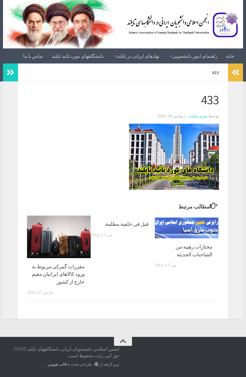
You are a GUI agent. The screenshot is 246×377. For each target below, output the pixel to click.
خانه (230, 56)
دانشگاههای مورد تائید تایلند (78, 56)
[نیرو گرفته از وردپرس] (96, 364)
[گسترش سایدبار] (10, 72)
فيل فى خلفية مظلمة (126, 224)
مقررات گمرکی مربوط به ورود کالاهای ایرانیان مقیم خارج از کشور (58, 274)
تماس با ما (33, 56)
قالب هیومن (57, 364)
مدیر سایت (197, 116)
